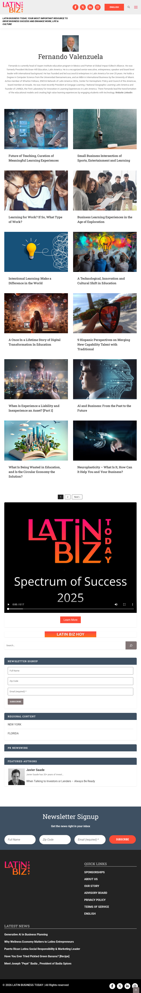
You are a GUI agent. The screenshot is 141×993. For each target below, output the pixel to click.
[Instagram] (98, 7)
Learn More (70, 619)
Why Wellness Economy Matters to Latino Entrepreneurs (39, 941)
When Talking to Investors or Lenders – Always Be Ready (60, 781)
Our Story (91, 886)
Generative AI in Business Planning (26, 934)
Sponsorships (94, 872)
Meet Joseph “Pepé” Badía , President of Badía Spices (37, 963)
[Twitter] (83, 7)
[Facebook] (75, 7)
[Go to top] (136, 990)
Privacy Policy (95, 900)
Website (119, 92)
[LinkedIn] (90, 7)
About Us (91, 879)
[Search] (131, 645)
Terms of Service (96, 906)
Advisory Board (95, 893)
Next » (77, 497)
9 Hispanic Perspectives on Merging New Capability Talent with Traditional (103, 344)
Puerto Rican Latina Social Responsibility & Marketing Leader (42, 949)
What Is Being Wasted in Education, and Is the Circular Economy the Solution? (35, 471)
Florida (13, 733)
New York (14, 724)
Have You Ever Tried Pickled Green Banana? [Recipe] (36, 956)
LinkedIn (128, 92)
